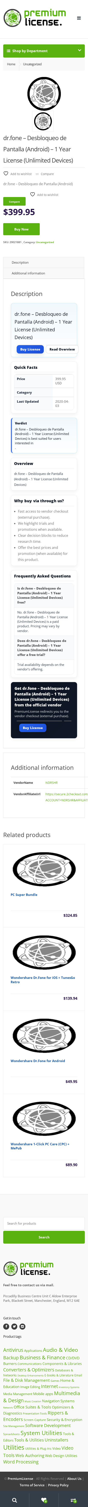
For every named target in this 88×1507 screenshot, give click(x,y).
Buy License (30, 349)
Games (55, 1381)
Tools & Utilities (29, 1440)
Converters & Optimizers (28, 1369)
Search (44, 1237)
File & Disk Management (26, 1380)
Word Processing (20, 1462)
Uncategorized (45, 242)
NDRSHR (51, 783)
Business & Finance (42, 1357)
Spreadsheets (11, 1434)
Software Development (48, 1425)
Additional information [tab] (28, 273)
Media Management (17, 1394)
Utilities (13, 1447)
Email (78, 1375)
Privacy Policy (58, 1485)
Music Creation (33, 1401)
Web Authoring (29, 1455)
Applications (33, 1350)
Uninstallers (56, 1440)
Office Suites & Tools (32, 1407)
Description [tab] (20, 262)
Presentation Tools (35, 1413)
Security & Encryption (64, 1419)
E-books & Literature (58, 1375)
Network (8, 1407)
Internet (49, 1386)
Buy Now (21, 229)
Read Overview (62, 349)
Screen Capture (35, 1420)
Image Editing (30, 1386)
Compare (47, 174)
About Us (74, 1478)
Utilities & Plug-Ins (38, 1448)
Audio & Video (60, 1349)
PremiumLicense (20, 1478)
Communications (30, 1364)
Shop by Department (30, 51)
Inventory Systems (69, 1387)
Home (11, 64)
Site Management (13, 1426)
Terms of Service (32, 1485)
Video (56, 1448)
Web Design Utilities (61, 1455)
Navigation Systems (58, 1400)
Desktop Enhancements (31, 1375)
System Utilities (41, 1433)
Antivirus (13, 1350)
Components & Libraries (62, 1363)
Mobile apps (43, 1393)
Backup (11, 1358)
